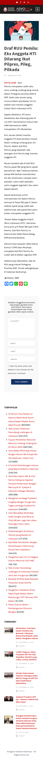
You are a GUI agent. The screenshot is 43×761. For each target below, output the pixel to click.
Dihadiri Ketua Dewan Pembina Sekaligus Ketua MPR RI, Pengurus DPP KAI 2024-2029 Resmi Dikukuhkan (27, 678)
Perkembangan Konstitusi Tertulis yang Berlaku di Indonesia (21, 535)
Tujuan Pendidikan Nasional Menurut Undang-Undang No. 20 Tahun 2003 (22, 443)
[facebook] (20, 2)
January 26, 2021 (14, 75)
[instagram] (28, 2)
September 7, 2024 (26, 706)
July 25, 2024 (24, 732)
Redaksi (22, 646)
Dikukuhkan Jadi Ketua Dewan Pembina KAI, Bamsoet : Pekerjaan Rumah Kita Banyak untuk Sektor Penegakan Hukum (27, 633)
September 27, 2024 (26, 642)
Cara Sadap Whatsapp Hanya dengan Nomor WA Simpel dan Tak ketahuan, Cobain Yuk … (23, 454)
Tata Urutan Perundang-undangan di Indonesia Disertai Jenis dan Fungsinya (23, 572)
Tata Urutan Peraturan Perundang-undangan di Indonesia (20, 432)
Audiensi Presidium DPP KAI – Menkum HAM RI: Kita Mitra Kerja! (27, 699)
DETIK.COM (10, 82)
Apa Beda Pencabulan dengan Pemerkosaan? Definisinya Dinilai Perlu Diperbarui (22, 546)
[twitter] (24, 2)
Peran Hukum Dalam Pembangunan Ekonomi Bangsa (20, 608)
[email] (17, 2)
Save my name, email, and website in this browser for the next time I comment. (20, 369)
